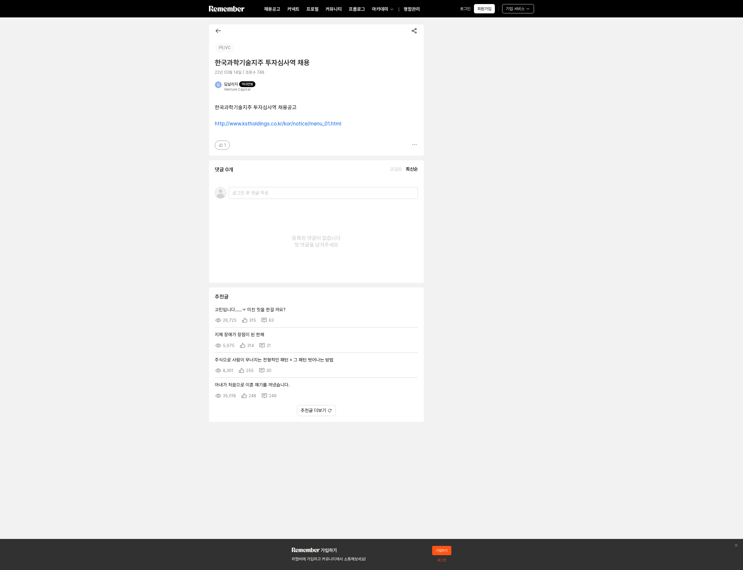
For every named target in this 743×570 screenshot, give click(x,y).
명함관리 (412, 9)
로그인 (465, 8)
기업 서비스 (515, 8)
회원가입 (484, 8)
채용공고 (272, 9)
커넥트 (293, 9)
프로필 (312, 9)
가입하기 (442, 551)
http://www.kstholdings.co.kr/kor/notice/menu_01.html (278, 124)
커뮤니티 (334, 9)
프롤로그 (357, 9)
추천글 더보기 (313, 410)
